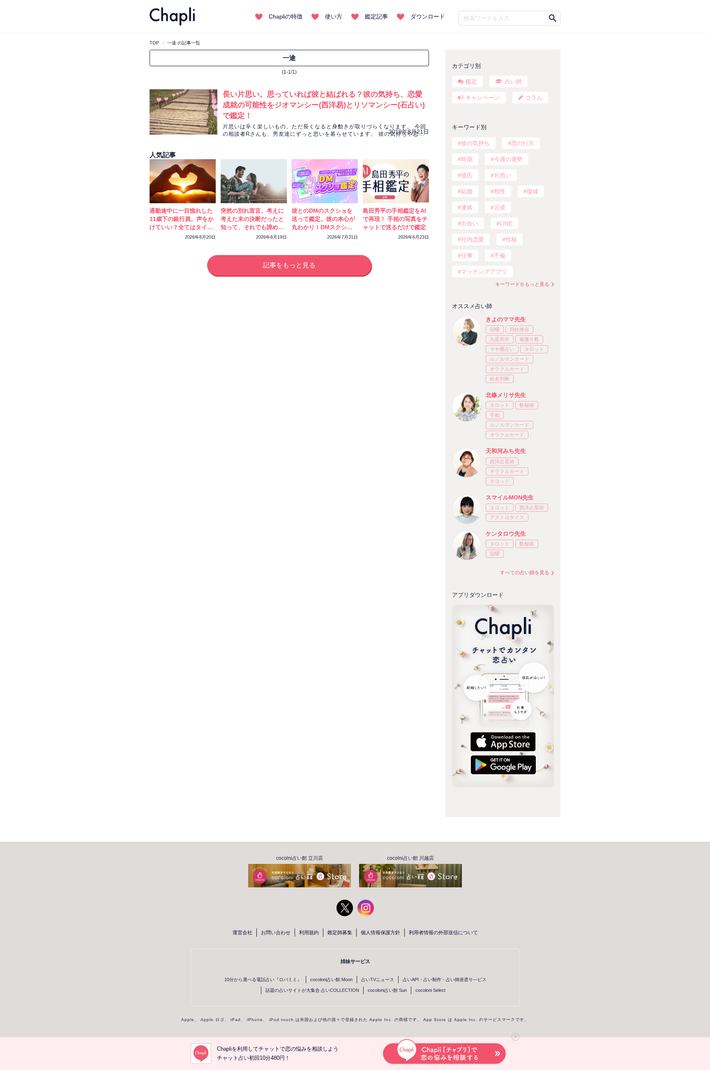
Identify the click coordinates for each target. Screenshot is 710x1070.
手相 (495, 415)
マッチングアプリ (484, 271)
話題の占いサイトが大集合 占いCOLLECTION (312, 990)
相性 (499, 191)
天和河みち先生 (506, 451)
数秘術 (526, 405)
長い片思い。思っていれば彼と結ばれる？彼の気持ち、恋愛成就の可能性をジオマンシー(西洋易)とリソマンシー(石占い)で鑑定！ (324, 105)
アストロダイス (507, 517)
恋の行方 (522, 143)
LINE (506, 223)
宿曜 (495, 329)
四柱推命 (519, 329)
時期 (467, 159)
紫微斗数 (529, 339)
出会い (469, 223)
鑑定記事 (376, 16)
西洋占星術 (502, 461)
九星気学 (499, 339)
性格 (511, 239)
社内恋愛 (472, 239)
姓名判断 (499, 379)
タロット (534, 349)
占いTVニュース (377, 979)
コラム (533, 97)
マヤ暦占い (502, 349)
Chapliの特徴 (285, 16)
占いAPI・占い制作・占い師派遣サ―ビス (444, 979)
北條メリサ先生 (506, 395)
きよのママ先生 (506, 319)
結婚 (467, 191)
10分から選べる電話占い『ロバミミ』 (263, 979)
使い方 (333, 16)
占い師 (513, 81)
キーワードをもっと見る (522, 284)
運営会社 (242, 932)
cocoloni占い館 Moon (331, 979)
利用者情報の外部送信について (443, 932)
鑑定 (471, 81)
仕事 (467, 255)
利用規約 (309, 932)
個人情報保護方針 (380, 932)
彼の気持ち (475, 143)
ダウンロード (427, 16)
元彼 (499, 207)
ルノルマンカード (509, 359)
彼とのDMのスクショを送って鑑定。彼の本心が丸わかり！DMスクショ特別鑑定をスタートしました (323, 227)
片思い (502, 175)
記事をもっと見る (289, 265)
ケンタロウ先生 (506, 533)
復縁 (532, 191)
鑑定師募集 (339, 932)
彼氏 (467, 175)
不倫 (499, 255)
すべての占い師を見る (524, 572)
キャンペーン (483, 97)
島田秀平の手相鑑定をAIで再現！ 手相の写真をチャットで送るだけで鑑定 (395, 218)
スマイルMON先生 (510, 497)
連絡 (467, 207)
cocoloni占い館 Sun (387, 990)
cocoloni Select (430, 990)
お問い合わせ (275, 932)
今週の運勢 (508, 159)
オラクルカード (507, 369)
